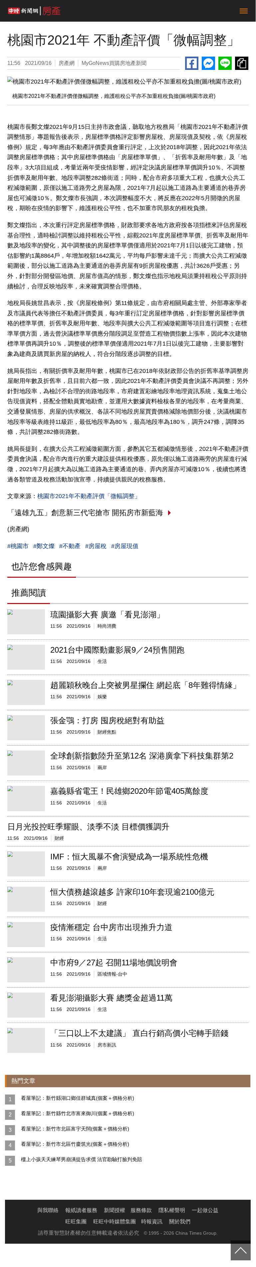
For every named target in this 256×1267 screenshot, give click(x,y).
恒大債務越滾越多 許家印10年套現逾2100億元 (132, 891)
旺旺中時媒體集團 (114, 1221)
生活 (102, 661)
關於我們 (179, 1221)
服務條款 (141, 1210)
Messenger (208, 63)
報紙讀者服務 (81, 1210)
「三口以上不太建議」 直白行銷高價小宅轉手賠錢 (139, 1033)
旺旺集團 (76, 1221)
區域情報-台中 (112, 974)
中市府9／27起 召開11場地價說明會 (113, 962)
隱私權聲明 (171, 1210)
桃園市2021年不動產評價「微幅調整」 (88, 496)
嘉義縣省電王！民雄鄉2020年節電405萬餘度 (129, 791)
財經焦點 (107, 732)
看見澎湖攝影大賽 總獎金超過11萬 (111, 997)
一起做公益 (205, 1210)
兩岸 (102, 767)
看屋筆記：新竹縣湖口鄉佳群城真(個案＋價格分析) (77, 1098)
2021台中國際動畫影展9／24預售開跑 (117, 649)
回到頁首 (241, 1250)
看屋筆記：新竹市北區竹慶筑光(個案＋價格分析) (75, 1144)
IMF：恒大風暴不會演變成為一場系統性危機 (129, 856)
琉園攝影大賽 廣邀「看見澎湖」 (107, 614)
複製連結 (241, 63)
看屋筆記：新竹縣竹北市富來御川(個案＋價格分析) (77, 1113)
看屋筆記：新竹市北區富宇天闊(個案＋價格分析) (75, 1128)
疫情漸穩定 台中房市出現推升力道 (111, 927)
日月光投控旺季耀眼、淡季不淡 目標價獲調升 (88, 826)
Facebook (191, 63)
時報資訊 (151, 1221)
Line (225, 63)
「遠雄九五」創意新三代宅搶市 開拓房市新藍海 (85, 512)
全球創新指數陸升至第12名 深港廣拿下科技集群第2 (141, 755)
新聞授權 (114, 1210)
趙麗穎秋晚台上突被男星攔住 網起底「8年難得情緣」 (145, 685)
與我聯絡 (48, 1210)
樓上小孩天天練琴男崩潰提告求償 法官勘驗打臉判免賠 (81, 1159)
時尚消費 (107, 626)
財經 (59, 838)
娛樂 (102, 696)
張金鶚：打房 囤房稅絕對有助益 (107, 720)
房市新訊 (107, 1045)
